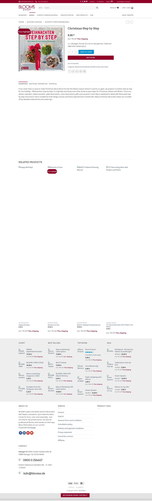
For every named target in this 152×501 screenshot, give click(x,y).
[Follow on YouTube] (86, 1)
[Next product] (127, 22)
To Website (100, 1)
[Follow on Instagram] (82, 1)
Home (21, 22)
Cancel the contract (65, 436)
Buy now (91, 57)
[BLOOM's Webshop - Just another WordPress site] (27, 8)
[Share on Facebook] (69, 71)
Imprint (61, 416)
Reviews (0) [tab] (53, 84)
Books (31, 15)
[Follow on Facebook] (80, 1)
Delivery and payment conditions (71, 428)
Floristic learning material (47, 15)
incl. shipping (68, 357)
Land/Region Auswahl (123, 1)
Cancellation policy (65, 424)
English (108, 1)
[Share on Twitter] (73, 71)
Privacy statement (65, 432)
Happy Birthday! (24, 325)
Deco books (104, 67)
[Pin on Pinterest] (81, 71)
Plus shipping (82, 39)
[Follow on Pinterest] (84, 1)
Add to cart (86, 52)
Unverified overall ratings (93, 355)
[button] (127, 7)
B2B (91, 15)
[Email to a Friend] (77, 71)
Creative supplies (67, 15)
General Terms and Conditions (70, 420)
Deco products (81, 15)
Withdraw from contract (75, 495)
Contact (92, 1)
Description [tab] (23, 84)
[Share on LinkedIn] (84, 71)
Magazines (22, 15)
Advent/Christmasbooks (57, 22)
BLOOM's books (34, 22)
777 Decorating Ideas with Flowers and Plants (119, 326)
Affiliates (61, 440)
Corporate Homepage (27, 427)
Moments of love (53, 325)
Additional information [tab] (38, 84)
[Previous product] (131, 22)
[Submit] (97, 8)
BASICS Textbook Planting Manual (88, 325)
